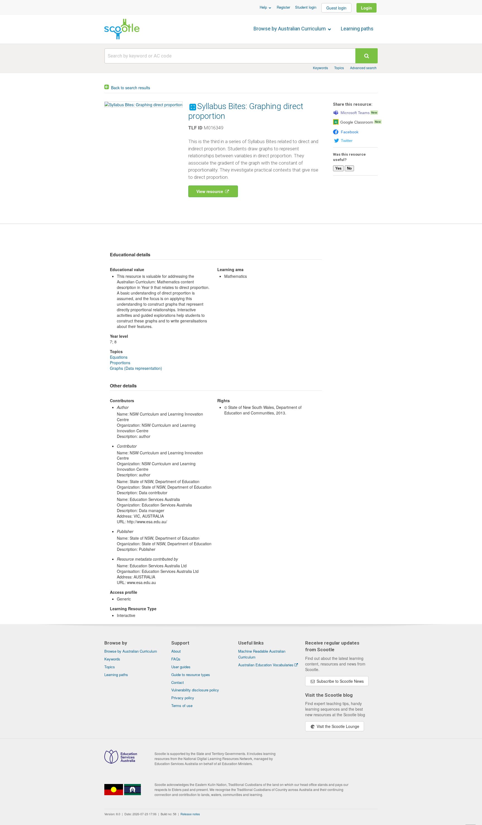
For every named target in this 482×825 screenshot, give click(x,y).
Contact (177, 682)
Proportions (120, 362)
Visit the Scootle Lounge (337, 726)
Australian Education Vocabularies (265, 664)
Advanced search (363, 67)
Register (283, 7)
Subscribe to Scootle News (339, 681)
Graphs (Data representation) (136, 368)
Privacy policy (182, 697)
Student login (305, 7)
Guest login (336, 8)
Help (264, 7)
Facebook (349, 132)
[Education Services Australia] (120, 762)
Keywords (320, 67)
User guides (181, 666)
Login (366, 8)
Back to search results (130, 87)
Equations (118, 357)
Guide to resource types (190, 674)
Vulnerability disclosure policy (195, 690)
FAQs (175, 659)
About (176, 651)
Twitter (347, 140)
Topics (339, 67)
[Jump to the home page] (121, 29)
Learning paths (357, 29)
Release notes (190, 814)
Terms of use (181, 705)
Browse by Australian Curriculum (290, 29)
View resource (210, 191)
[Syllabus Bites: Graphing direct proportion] (143, 104)
